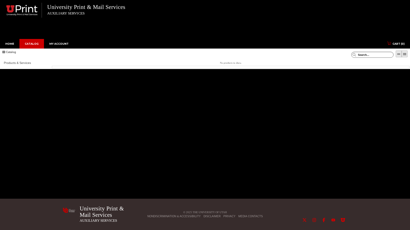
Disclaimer (212, 216)
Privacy (229, 216)
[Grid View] (405, 53)
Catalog (32, 43)
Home (9, 43)
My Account (59, 43)
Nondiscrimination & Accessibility (174, 216)
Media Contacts (250, 216)
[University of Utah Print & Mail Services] (69, 210)
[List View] (399, 53)
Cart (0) (398, 43)
